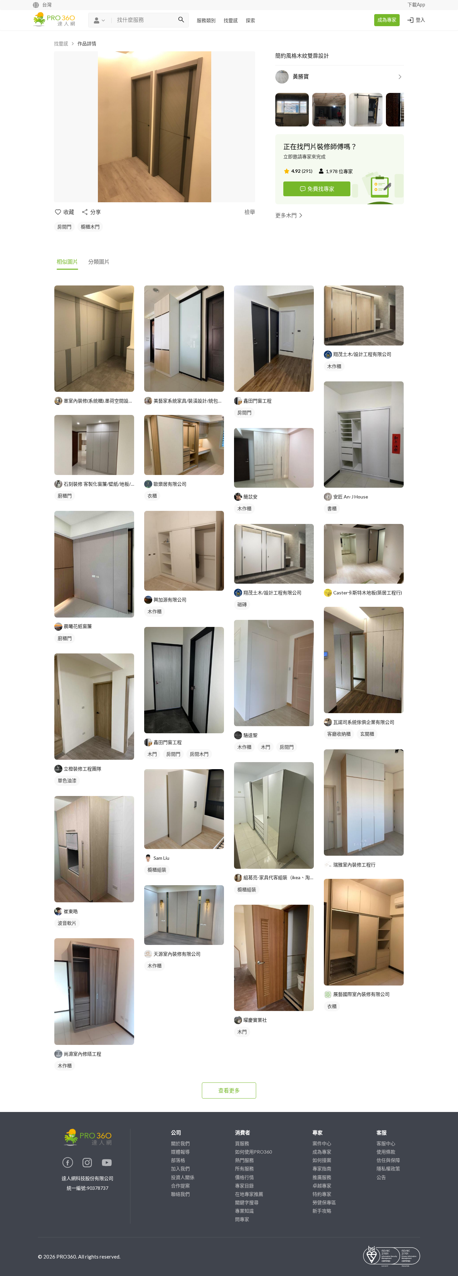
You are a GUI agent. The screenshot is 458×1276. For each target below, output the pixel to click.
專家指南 (321, 1168)
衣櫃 (152, 495)
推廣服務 (321, 1177)
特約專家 (321, 1194)
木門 (152, 754)
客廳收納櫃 (339, 734)
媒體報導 (180, 1152)
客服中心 (386, 1143)
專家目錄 (244, 1185)
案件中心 (321, 1143)
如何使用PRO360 (253, 1152)
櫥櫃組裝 (157, 869)
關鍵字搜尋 (247, 1202)
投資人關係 (182, 1177)
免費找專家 (320, 188)
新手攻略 (321, 1211)
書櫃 (332, 508)
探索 (250, 20)
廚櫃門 (65, 495)
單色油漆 (67, 780)
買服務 (242, 1143)
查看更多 (229, 1090)
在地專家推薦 (249, 1194)
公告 (381, 1177)
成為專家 (387, 20)
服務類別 (206, 20)
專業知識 (244, 1211)
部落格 (178, 1160)
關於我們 (180, 1143)
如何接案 (321, 1160)
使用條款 (386, 1152)
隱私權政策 (388, 1168)
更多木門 (286, 215)
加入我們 (180, 1168)
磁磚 (242, 604)
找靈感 (231, 20)
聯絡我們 (180, 1194)
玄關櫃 (367, 734)
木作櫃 (65, 1065)
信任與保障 (388, 1160)
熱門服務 (244, 1160)
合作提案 (180, 1185)
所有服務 (244, 1168)
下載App (416, 5)
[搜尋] (181, 20)
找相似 (104, 383)
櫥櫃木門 (90, 226)
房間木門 (199, 754)
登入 (420, 20)
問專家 (242, 1219)
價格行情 (244, 1177)
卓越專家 (321, 1185)
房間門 (64, 226)
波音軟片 (67, 923)
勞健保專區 (324, 1202)
